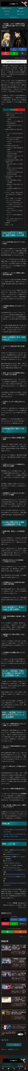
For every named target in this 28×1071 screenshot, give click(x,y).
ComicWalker (10, 811)
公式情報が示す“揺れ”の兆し (12, 145)
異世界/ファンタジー (7, 913)
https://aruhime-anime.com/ (12, 854)
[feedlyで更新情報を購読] (7, 931)
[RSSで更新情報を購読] (20, 931)
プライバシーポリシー (7, 1066)
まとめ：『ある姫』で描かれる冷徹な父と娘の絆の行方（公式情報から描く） (14, 194)
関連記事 (8, 222)
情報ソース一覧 (9, 224)
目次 (12, 109)
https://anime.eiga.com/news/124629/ (15, 874)
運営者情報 (20, 1066)
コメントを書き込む (14, 1044)
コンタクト (20, 1064)
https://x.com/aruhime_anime (12, 867)
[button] (22, 53)
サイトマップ (7, 1064)
